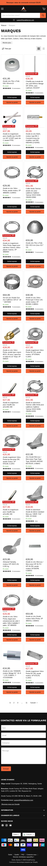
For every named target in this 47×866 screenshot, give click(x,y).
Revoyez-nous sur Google (10, 804)
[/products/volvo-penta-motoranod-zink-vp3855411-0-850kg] (35, 600)
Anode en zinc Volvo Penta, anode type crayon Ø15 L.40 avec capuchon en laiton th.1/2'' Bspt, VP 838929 (12, 354)
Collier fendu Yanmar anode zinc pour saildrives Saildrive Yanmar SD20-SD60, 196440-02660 (33, 193)
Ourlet (10, 854)
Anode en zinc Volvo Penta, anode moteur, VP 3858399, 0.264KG (12, 190)
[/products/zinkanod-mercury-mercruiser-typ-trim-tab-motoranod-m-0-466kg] (35, 441)
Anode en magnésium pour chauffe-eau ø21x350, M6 (10, 512)
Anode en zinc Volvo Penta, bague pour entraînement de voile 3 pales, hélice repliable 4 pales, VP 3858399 (11, 621)
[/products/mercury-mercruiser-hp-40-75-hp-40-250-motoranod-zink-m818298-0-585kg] (35, 546)
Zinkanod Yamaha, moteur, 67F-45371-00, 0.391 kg (11, 564)
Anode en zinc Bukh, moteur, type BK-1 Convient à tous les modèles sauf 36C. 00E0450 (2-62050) (33, 138)
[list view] (43, 48)
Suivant (33, 703)
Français (29, 834)
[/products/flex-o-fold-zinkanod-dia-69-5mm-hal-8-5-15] (12, 65)
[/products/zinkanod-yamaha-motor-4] (12, 546)
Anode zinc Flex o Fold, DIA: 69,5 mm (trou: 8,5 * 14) (35, 245)
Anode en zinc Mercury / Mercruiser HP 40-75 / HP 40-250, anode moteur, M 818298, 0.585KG (34, 566)
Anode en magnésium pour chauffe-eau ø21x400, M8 (10, 405)
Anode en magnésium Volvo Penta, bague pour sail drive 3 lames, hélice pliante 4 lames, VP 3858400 (11, 247)
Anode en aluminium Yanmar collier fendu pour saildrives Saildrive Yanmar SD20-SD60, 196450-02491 (35, 407)
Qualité (16, 854)
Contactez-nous (32, 854)
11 (26, 703)
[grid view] (38, 48)
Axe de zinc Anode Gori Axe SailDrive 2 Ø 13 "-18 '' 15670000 (12, 300)
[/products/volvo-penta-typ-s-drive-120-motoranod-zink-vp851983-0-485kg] (35, 281)
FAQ (22, 854)
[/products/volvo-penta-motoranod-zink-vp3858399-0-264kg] (12, 172)
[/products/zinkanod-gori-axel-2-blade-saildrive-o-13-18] (12, 281)
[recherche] (43, 15)
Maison (3, 25)
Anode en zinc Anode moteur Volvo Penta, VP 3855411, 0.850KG (34, 618)
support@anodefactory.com (25, 20)
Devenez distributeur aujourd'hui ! (23, 857)
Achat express (12, 97)
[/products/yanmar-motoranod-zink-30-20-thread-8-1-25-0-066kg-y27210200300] (12, 655)
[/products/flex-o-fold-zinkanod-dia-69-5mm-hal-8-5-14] (35, 227)
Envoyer (6, 769)
